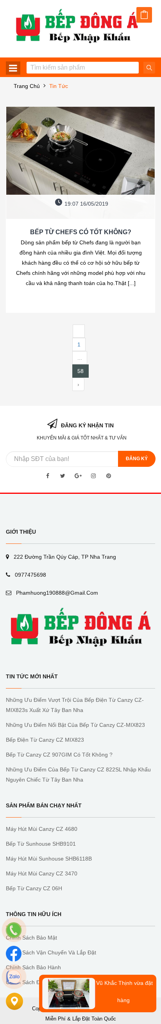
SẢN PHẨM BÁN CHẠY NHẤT (44, 805)
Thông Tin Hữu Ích (33, 914)
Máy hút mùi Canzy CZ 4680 (41, 829)
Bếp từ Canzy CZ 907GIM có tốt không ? (59, 754)
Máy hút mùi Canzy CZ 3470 (41, 873)
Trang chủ (27, 86)
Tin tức (58, 86)
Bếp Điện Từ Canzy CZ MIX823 (45, 740)
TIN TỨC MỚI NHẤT (32, 676)
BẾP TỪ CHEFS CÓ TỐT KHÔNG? (80, 232)
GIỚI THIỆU (21, 532)
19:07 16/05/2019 (86, 204)
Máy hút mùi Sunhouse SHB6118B (49, 858)
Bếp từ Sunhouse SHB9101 (41, 844)
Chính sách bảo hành (33, 967)
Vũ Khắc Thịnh (111, 979)
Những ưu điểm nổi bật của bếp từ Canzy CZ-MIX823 (75, 725)
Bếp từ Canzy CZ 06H (34, 888)
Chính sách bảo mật (31, 937)
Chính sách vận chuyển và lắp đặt (51, 952)
